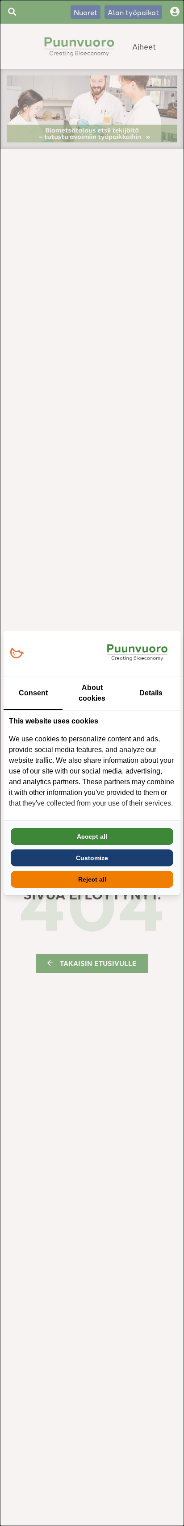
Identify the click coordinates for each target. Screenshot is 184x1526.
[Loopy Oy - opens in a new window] (17, 653)
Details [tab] (151, 693)
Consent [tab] (33, 693)
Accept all (92, 836)
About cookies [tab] (92, 693)
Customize (92, 857)
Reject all (92, 879)
